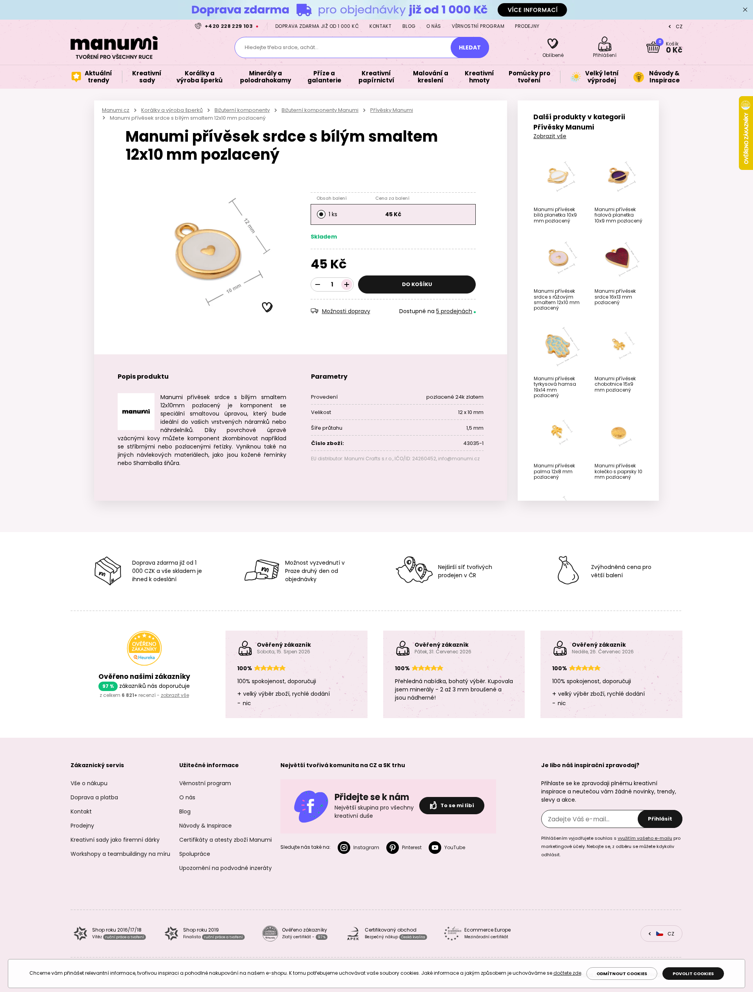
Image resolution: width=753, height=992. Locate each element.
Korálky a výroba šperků (172, 110)
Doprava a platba (94, 797)
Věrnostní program (478, 26)
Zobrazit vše (549, 136)
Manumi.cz (115, 110)
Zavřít (745, 10)
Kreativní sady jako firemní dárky (115, 840)
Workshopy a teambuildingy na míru (120, 854)
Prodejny (527, 26)
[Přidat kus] (346, 284)
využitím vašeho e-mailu (645, 838)
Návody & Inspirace (205, 826)
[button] (267, 307)
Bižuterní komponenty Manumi (320, 110)
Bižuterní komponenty (242, 110)
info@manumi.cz (459, 458)
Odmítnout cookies (622, 973)
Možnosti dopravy (346, 311)
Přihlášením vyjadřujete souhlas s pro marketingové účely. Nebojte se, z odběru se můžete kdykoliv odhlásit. (610, 846)
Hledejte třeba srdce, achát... (281, 47)
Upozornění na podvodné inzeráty (225, 868)
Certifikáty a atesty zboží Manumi (225, 840)
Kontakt (380, 26)
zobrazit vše (175, 695)
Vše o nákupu (89, 783)
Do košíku (417, 284)
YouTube (454, 847)
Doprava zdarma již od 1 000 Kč (317, 26)
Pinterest (412, 847)
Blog (409, 26)
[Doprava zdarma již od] (376, 9)
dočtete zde (567, 973)
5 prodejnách (454, 311)
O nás (433, 26)
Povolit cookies (693, 973)
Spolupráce (194, 854)
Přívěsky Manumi (391, 110)
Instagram (366, 847)
